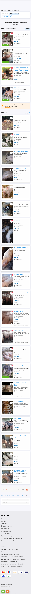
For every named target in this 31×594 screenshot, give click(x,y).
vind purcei (17, 185)
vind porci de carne (19, 32)
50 (29, 112)
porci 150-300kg (18, 274)
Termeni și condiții (6, 531)
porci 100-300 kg (18, 311)
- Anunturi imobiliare (10, 554)
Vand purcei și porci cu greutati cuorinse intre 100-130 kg (21, 384)
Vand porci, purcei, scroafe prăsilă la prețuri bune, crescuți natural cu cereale (21, 69)
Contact (3, 521)
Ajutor (3, 519)
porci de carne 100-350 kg (21, 292)
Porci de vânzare (18, 453)
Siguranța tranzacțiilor (7, 536)
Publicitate (4, 523)
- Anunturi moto (9, 561)
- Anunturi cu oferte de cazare (13, 559)
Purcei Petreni (17, 418)
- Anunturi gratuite (9, 549)
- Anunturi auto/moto (11, 552)
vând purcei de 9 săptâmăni (21, 151)
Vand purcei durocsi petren (21, 50)
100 (23, 489)
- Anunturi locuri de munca (12, 556)
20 (26, 112)
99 (18, 489)
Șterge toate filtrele (7, 16)
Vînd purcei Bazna (18, 203)
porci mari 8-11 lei (18, 330)
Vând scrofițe (17, 220)
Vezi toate (27, 28)
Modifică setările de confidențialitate (11, 538)
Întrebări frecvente (6, 526)
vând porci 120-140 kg (20, 168)
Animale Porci (14, 13)
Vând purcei (17, 134)
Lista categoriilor (6, 533)
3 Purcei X (16, 87)
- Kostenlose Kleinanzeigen (12, 566)
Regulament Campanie (7, 541)
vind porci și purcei (19, 117)
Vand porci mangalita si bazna (22, 365)
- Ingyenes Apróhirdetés (12, 564)
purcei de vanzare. (19, 401)
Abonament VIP (5, 528)
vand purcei (17, 347)
